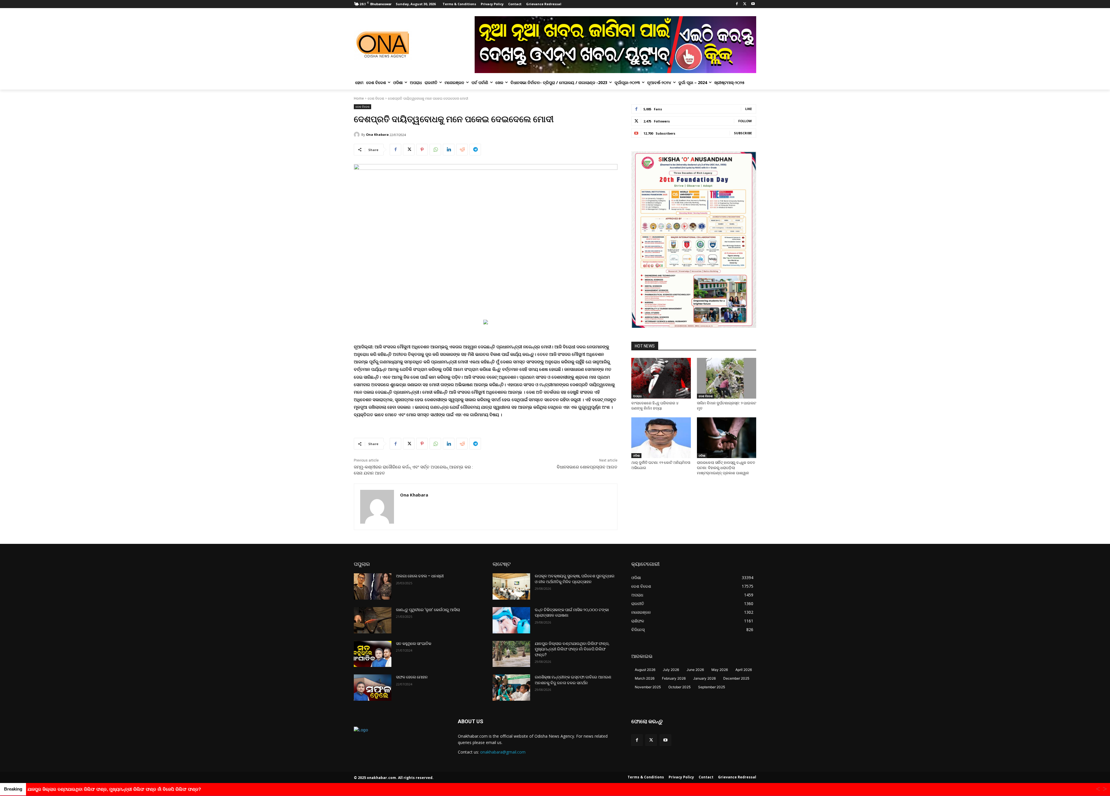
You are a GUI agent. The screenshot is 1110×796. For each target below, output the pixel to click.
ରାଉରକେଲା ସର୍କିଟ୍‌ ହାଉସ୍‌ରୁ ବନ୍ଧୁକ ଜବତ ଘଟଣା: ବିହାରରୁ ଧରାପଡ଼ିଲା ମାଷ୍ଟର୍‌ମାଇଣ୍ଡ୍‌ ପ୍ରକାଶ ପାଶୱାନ (726, 467)
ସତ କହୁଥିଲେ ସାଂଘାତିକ (413, 643)
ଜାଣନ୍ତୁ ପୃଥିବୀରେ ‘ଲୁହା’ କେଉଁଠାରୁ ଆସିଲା (428, 609)
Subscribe (743, 133)
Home (359, 98)
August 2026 (645, 669)
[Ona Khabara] (357, 134)
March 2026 (644, 678)
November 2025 (648, 687)
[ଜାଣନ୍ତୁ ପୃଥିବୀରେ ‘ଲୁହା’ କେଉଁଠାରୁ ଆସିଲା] (372, 620)
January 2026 (704, 678)
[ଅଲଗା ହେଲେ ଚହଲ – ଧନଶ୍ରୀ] (372, 586)
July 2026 (671, 669)
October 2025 (679, 687)
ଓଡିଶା (636, 455)
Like (748, 109)
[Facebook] (737, 4)
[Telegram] (475, 149)
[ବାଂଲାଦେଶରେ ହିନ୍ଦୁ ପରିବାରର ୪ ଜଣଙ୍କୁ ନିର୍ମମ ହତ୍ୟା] (661, 378)
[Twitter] (744, 4)
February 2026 (674, 678)
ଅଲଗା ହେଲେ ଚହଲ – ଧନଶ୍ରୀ (420, 576)
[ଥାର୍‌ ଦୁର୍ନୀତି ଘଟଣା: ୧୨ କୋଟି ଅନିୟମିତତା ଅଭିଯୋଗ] (661, 437)
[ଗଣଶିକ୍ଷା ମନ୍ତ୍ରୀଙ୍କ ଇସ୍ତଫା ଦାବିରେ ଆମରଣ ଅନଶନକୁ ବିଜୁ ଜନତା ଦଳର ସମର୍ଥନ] (511, 687)
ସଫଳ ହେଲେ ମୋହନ (412, 677)
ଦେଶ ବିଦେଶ (376, 98)
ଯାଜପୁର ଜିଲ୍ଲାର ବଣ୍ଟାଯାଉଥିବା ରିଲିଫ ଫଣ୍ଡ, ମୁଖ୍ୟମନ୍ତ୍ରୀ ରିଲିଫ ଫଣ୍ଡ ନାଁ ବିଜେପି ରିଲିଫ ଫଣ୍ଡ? (572, 649)
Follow (745, 121)
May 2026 (719, 669)
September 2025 (711, 687)
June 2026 (695, 669)
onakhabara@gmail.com (503, 752)
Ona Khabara (377, 134)
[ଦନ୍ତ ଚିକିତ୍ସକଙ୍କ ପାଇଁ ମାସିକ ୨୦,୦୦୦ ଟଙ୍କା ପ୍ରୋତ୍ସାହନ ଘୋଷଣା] (511, 620)
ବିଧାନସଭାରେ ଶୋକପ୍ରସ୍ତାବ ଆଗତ (586, 467)
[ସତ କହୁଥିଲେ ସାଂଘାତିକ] (372, 654)
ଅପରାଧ (637, 396)
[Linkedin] (448, 149)
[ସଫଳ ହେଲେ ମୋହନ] (372, 687)
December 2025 (736, 678)
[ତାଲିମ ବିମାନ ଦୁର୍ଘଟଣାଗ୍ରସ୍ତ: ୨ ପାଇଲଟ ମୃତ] (726, 378)
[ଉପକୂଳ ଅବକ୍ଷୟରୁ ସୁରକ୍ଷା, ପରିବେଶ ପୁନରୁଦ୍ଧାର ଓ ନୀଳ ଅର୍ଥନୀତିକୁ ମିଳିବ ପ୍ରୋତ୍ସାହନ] (511, 586)
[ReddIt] (462, 149)
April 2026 (743, 669)
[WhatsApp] (435, 149)
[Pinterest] (422, 149)
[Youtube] (753, 4)
